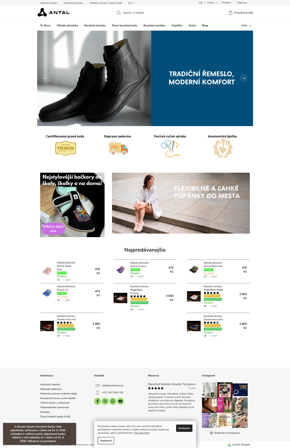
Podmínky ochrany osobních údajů (106, 3)
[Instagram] (105, 401)
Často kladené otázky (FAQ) (55, 416)
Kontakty (45, 412)
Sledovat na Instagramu (227, 433)
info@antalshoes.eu (112, 385)
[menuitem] (45, 25)
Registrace (242, 2)
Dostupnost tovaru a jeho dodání (58, 398)
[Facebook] (97, 401)
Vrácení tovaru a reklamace (55, 402)
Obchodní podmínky (73, 3)
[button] (46, 78)
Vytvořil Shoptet (241, 444)
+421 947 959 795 (112, 392)
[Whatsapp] (112, 401)
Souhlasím (184, 428)
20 (58, 280)
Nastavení (106, 440)
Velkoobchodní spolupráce (54, 407)
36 (131, 309)
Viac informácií (141, 433)
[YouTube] (120, 401)
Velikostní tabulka (48, 3)
